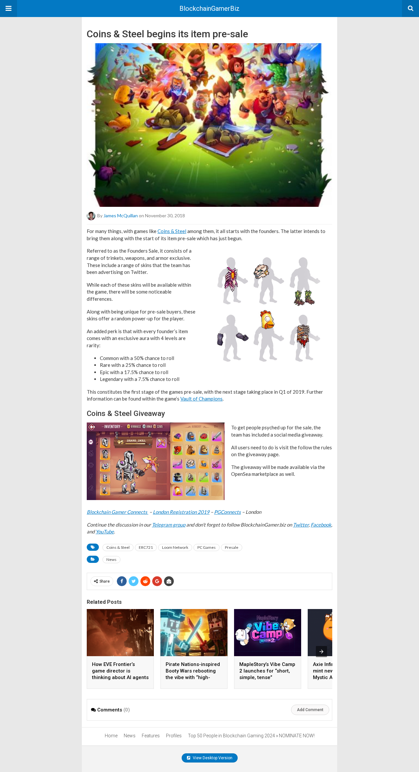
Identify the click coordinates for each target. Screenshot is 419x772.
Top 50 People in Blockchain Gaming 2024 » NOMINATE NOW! (251, 735)
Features (151, 735)
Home (111, 735)
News (111, 559)
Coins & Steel (171, 231)
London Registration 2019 (181, 512)
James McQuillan (120, 215)
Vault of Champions (201, 399)
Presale (231, 547)
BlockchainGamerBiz (209, 8)
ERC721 (146, 547)
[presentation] (321, 651)
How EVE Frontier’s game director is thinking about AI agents (120, 670)
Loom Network (175, 547)
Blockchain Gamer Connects (117, 512)
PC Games (206, 547)
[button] (8, 8)
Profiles (174, 735)
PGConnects (227, 512)
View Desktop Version (212, 758)
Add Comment (310, 710)
